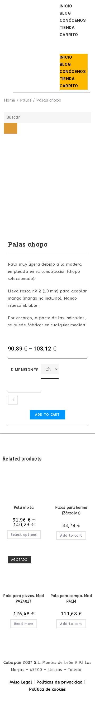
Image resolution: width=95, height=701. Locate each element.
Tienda (67, 27)
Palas (26, 100)
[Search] (10, 128)
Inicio (66, 6)
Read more (24, 624)
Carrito (69, 34)
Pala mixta (24, 507)
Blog (65, 13)
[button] (74, 46)
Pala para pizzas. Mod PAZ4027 (23, 599)
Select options (24, 535)
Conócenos (73, 20)
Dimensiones (24, 369)
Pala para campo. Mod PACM (71, 599)
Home (9, 100)
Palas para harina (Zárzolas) (71, 510)
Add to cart (47, 415)
